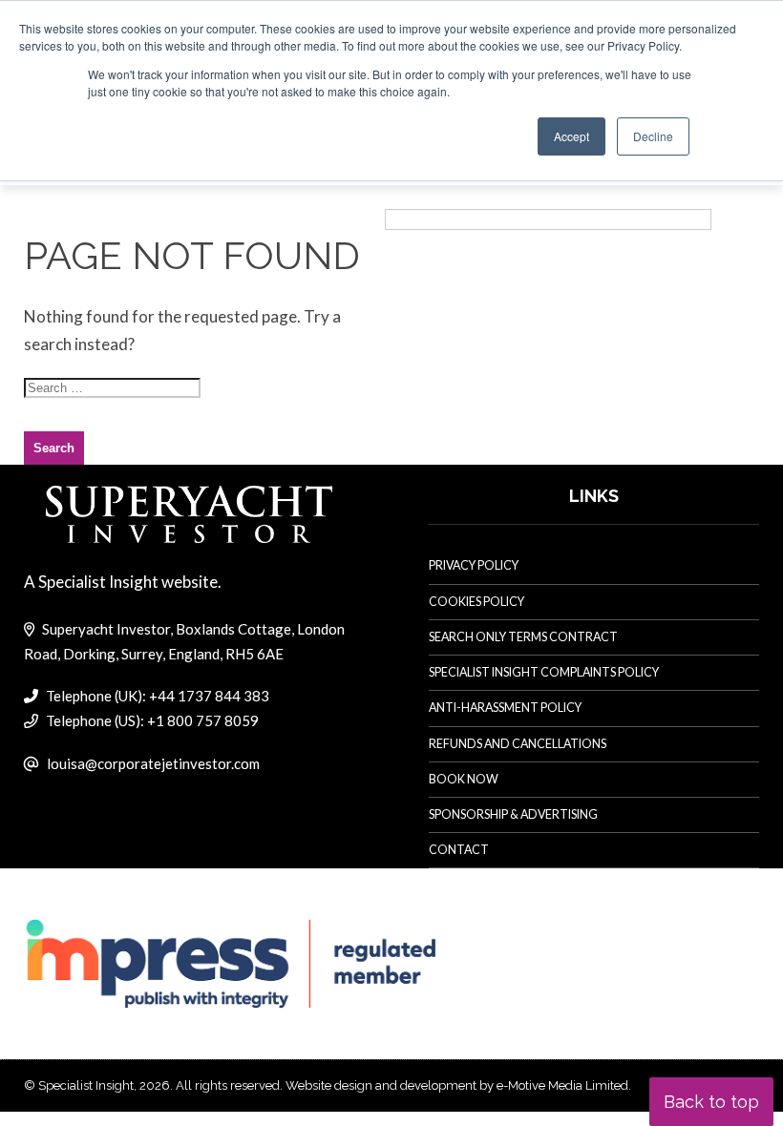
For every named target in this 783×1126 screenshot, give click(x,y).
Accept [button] (571, 136)
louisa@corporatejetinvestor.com (153, 763)
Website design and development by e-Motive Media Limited (457, 1085)
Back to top (711, 1102)
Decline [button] (653, 136)
